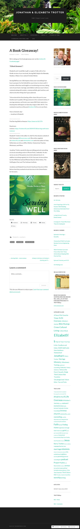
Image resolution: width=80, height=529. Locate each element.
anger (60, 403)
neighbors (64, 454)
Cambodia (60, 408)
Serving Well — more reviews (18, 258)
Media (43, 35)
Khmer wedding (67, 443)
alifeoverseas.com (24, 138)
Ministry (57, 362)
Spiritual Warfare (62, 470)
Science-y (56, 369)
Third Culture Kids (60, 374)
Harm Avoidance (58, 350)
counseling (58, 417)
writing (63, 478)
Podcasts (63, 367)
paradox (55, 456)
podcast (64, 459)
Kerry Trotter (59, 444)
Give (33, 38)
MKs (67, 452)
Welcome (14, 35)
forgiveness (61, 427)
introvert (62, 440)
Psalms (62, 463)
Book (12, 242)
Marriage (62, 359)
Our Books (33, 35)
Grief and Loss (63, 348)
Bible (61, 406)
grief (64, 430)
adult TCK (64, 393)
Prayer (56, 462)
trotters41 (25, 54)
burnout (56, 408)
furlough (67, 427)
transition (67, 475)
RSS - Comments (58, 504)
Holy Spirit (64, 433)
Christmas (63, 411)
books (65, 406)
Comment (43, 285)
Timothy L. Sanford (61, 475)
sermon (67, 466)
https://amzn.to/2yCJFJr (35, 121)
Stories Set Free (55, 35)
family (60, 424)
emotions (63, 421)
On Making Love (58, 264)
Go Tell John (57, 200)
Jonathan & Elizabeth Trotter (40, 12)
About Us (23, 35)
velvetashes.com (28, 140)
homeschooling (57, 437)
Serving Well (30, 242)
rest (66, 463)
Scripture (62, 465)
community (63, 414)
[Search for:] (62, 189)
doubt (60, 419)
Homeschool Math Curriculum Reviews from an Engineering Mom (62, 243)
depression (56, 419)
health (60, 433)
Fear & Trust (60, 342)
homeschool (62, 435)
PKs (60, 459)
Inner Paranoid (57, 440)
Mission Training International (60, 452)
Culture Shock (64, 331)
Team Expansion (58, 472)
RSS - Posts (57, 499)
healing (57, 433)
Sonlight (61, 468)
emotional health (57, 421)
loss (65, 446)
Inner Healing (67, 437)
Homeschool (58, 353)
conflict (68, 414)
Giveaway (20, 242)
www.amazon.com (59, 305)
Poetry (68, 367)
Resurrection (57, 465)
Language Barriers (59, 446)
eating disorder (64, 419)
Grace (61, 430)
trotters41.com (16, 140)
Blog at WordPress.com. (18, 526)
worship (57, 477)
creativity (64, 417)
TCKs (68, 470)
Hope (62, 437)
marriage (57, 449)
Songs (66, 372)
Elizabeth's (16, 237)
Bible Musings (64, 324)
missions (66, 449)
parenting (61, 456)
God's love (56, 430)
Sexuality (61, 372)
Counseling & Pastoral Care (20, 38)
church (57, 414)
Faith (56, 424)
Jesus (67, 440)
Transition (57, 377)
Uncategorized (59, 379)
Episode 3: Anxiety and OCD (61, 260)
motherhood (57, 454)
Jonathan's (22, 237)
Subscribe (66, 78)
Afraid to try (58, 397)
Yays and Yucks (62, 382)
